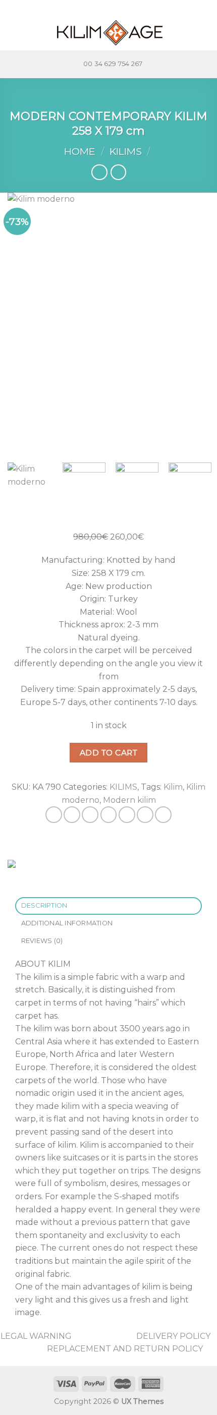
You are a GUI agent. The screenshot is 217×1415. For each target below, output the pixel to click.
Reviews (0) (42, 941)
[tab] (108, 906)
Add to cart (108, 752)
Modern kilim (129, 800)
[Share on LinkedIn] (163, 814)
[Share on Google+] (145, 814)
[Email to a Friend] (108, 814)
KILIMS (126, 151)
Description (44, 905)
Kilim (173, 787)
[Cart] (204, 33)
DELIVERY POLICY (173, 1336)
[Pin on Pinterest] (127, 814)
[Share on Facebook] (72, 814)
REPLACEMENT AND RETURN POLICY (125, 1348)
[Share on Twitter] (90, 814)
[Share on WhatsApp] (53, 814)
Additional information (67, 923)
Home (79, 151)
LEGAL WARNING (36, 1336)
